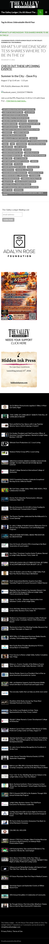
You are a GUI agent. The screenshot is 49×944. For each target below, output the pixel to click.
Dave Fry (34, 138)
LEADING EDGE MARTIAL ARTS (12, 152)
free (12, 144)
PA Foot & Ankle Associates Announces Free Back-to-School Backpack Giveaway (28, 822)
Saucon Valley (33, 167)
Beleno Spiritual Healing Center (14, 121)
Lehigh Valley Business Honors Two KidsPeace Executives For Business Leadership (25, 803)
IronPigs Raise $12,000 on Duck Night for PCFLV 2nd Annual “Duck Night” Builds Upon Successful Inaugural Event (28, 813)
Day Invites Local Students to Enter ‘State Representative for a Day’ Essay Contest (24, 711)
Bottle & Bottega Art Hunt (29, 124)
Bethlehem (33, 121)
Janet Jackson (20, 147)
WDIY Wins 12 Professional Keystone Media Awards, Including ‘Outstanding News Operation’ (28, 637)
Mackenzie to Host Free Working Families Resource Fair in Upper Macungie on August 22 (29, 628)
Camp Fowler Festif (10, 126)
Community (7, 132)
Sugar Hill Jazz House (24, 170)
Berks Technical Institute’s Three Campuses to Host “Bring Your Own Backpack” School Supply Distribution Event (28, 786)
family (5, 144)
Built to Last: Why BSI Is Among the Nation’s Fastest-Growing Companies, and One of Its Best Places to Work (29, 766)
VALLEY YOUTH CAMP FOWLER (25, 181)
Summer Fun (6, 42)
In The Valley (37, 40)
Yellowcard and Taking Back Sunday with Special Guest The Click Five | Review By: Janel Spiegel (28, 868)
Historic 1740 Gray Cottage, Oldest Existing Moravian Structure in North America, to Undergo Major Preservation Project (28, 841)
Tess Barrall (16, 42)
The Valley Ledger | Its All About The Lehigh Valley (19, 12)
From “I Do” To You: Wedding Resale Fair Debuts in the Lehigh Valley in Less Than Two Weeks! (28, 776)
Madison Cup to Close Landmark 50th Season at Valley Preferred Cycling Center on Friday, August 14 (28, 729)
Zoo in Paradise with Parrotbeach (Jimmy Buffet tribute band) (23, 193)
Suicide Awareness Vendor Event (14, 172)
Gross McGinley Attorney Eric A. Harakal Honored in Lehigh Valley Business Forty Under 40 (27, 609)
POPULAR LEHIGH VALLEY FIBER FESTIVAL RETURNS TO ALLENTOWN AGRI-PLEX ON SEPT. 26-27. (29, 563)
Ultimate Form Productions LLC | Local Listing (25, 442)
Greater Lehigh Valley (37, 144)
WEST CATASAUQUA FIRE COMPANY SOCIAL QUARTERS (20, 187)
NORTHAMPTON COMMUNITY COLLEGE (15, 161)
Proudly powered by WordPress (11, 941)
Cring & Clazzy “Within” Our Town (15, 138)
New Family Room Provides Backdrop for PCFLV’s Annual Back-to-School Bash (26, 646)
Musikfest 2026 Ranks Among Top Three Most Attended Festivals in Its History (25, 702)
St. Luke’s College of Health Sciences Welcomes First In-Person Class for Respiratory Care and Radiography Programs (28, 527)
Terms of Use (17, 931)
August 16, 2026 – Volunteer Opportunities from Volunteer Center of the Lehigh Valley (26, 600)
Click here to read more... (16, 101)
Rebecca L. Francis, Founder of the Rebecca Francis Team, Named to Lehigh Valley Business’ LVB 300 (27, 665)
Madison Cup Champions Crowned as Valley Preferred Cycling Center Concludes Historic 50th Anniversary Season (28, 619)
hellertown (7, 147)
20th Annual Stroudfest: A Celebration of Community (28, 895)
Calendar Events (8, 40)
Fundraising (21, 144)
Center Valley (25, 126)
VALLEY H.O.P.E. (8, 181)
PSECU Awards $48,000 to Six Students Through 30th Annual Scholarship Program (28, 794)
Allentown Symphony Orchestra (15, 115)
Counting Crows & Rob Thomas (14, 135)
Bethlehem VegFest (10, 124)
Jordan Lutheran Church (12, 149)
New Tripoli (7, 158)
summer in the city (35, 172)
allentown (30, 112)
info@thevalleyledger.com (10, 927)
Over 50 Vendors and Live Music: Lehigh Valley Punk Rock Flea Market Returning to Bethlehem (27, 573)
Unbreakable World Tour (31, 178)
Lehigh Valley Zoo (31, 152)
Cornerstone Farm (21, 132)
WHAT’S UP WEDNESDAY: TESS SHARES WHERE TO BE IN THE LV (24, 51)
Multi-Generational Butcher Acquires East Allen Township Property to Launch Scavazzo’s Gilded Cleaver (28, 582)
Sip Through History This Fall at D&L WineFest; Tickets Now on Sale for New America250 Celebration (28, 905)
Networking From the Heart (35, 155)
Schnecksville (8, 170)
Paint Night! (7, 164)
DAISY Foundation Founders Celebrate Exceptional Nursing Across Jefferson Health (27, 480)
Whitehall (19, 190)
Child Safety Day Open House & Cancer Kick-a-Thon (21, 129)
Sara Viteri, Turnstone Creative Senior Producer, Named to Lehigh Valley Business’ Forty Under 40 (28, 554)
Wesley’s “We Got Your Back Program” (16, 184)
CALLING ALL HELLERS (18, 830)
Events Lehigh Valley (23, 40)
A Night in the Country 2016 (12, 112)
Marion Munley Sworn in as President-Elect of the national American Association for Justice (28, 674)
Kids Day (27, 149)
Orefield (34, 161)
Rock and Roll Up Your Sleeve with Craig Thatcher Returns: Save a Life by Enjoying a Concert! (26, 425)
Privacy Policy (6, 931)
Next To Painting (21, 158)
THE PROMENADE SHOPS (11, 178)
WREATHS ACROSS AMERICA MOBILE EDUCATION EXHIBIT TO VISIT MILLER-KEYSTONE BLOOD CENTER (28, 463)
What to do (7, 190)
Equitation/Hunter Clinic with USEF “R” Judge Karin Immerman (25, 141)
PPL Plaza (18, 164)
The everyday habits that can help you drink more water (29, 692)
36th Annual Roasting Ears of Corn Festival (18, 109)
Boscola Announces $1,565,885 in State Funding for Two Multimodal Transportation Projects (27, 508)
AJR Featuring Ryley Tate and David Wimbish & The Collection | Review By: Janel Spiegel (27, 849)
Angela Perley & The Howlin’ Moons (15, 118)
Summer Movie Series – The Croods (15, 175)
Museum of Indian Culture (12, 155)
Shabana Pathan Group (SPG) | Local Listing (24, 452)
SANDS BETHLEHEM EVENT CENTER (14, 167)
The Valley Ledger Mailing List (15, 210)
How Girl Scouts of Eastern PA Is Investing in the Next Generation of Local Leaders (28, 545)
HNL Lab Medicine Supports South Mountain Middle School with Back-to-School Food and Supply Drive (27, 683)
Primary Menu (46, 12)
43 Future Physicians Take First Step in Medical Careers (28, 876)
